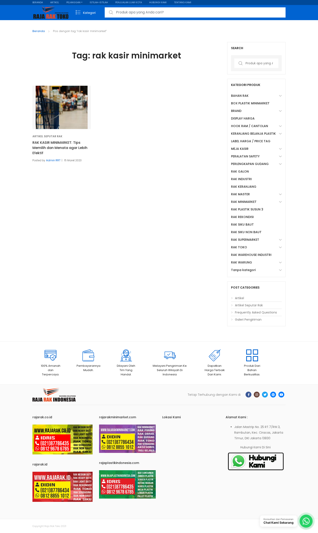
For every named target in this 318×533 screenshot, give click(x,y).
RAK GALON (240, 171)
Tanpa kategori (243, 270)
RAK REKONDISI (242, 217)
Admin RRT (53, 160)
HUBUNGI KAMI (158, 2)
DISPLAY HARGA (243, 118)
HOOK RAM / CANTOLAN (249, 126)
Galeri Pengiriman (248, 319)
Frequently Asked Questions (256, 312)
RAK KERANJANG (243, 186)
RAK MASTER (240, 194)
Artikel (239, 298)
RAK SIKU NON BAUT (246, 232)
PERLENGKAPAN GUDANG (250, 164)
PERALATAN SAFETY (245, 156)
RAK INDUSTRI (241, 179)
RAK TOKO (239, 247)
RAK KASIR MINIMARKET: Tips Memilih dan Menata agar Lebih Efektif (59, 147)
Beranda (38, 31)
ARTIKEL (54, 2)
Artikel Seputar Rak (47, 136)
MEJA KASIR (240, 149)
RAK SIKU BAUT (242, 224)
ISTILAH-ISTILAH (99, 2)
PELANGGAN (73, 2)
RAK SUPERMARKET (245, 239)
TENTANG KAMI (182, 2)
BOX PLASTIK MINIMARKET (250, 103)
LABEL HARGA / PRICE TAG (250, 141)
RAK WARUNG (241, 262)
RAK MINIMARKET (244, 202)
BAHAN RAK (240, 96)
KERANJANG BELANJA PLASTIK (253, 133)
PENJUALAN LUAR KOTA (128, 2)
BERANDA (37, 2)
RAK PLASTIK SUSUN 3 (247, 209)
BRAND (236, 111)
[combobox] (195, 12)
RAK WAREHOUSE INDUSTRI (251, 255)
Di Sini (266, 447)
